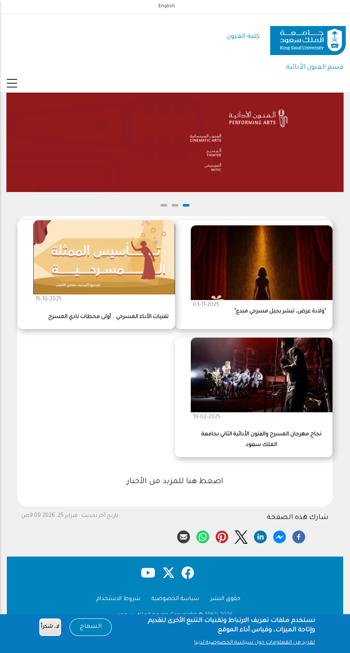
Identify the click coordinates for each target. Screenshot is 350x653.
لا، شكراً (50, 627)
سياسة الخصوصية (175, 599)
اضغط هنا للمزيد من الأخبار (175, 482)
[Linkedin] (260, 536)
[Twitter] (241, 536)
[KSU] (308, 37)
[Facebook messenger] (279, 536)
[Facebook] (298, 536)
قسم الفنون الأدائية (315, 67)
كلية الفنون (243, 37)
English (166, 6)
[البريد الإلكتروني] (183, 536)
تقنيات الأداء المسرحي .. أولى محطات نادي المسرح (108, 317)
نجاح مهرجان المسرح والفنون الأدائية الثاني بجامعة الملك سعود (261, 439)
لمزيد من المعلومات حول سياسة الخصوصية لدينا (254, 643)
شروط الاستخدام (118, 599)
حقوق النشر (225, 599)
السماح (91, 627)
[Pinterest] (222, 536)
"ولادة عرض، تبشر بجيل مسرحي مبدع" (280, 312)
